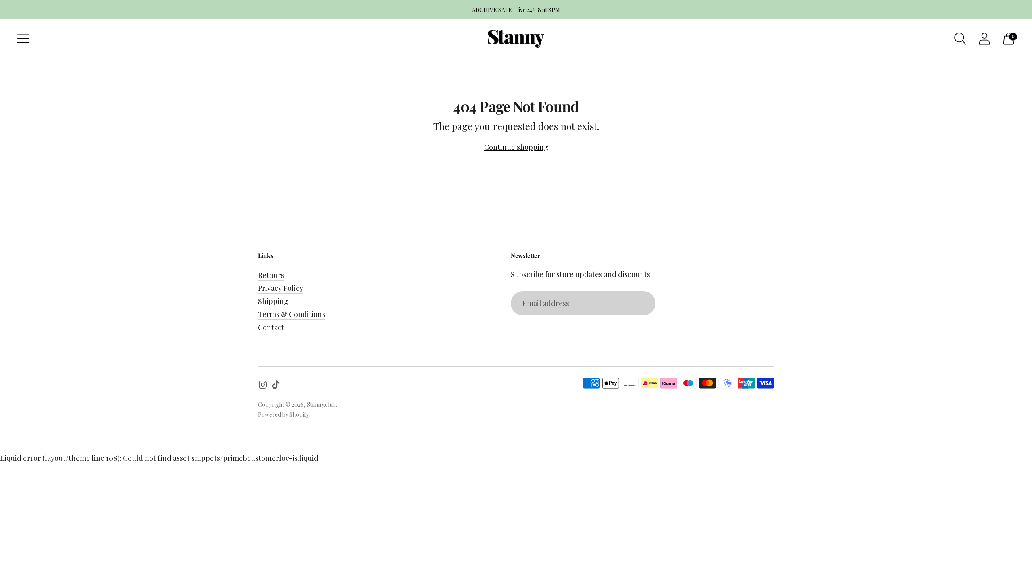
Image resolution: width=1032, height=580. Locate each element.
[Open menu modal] (23, 38)
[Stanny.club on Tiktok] (276, 386)
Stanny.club (321, 404)
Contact (271, 327)
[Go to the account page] (984, 38)
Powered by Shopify (283, 414)
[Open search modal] (960, 38)
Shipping (273, 301)
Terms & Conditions (291, 314)
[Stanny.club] (516, 39)
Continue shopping (516, 147)
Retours (271, 275)
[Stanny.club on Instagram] (263, 386)
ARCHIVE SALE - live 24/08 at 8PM (516, 10)
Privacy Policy (280, 288)
